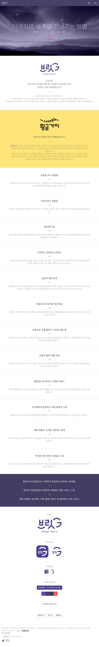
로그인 (50, 615)
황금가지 (14, 146)
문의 (18, 631)
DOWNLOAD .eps (49, 604)
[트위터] (3, 640)
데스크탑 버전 (6, 633)
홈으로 (58, 615)
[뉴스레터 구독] (7, 640)
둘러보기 (41, 615)
